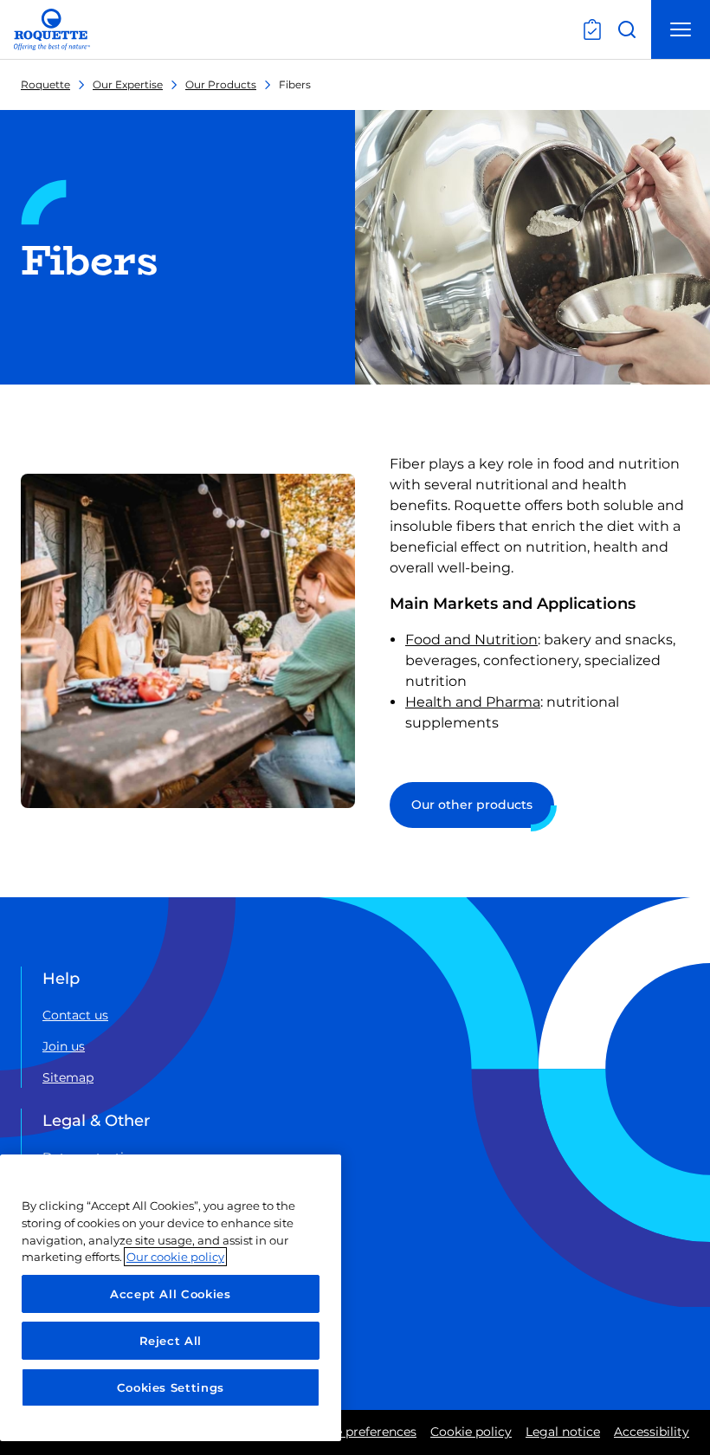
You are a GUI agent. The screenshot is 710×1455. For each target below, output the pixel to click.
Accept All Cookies (170, 1294)
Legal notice (563, 1431)
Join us (63, 1046)
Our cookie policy (175, 1257)
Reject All (171, 1341)
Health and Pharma (472, 702)
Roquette (45, 84)
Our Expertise (128, 84)
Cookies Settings (171, 1387)
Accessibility (651, 1431)
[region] (170, 1297)
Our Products (220, 84)
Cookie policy (471, 1431)
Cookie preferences (358, 1431)
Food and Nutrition (471, 639)
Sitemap (68, 1077)
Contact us (75, 1015)
